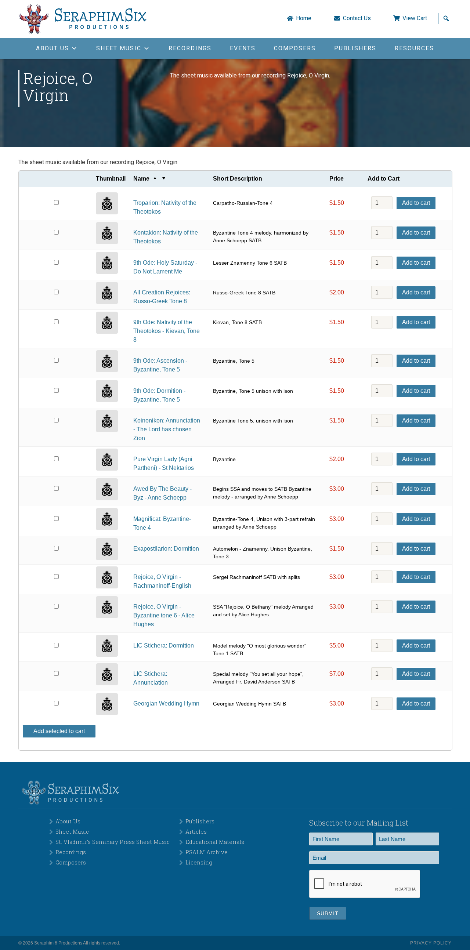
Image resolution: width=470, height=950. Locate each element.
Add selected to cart (59, 731)
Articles (196, 831)
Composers (295, 48)
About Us (67, 821)
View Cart (414, 18)
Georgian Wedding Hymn (166, 703)
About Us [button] (52, 48)
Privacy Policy (431, 943)
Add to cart (416, 203)
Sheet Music (72, 831)
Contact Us (357, 18)
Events (243, 48)
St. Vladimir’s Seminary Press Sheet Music (112, 841)
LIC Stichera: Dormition (163, 645)
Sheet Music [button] (118, 48)
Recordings (190, 48)
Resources (414, 48)
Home (303, 18)
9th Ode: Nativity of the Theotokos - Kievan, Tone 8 (166, 331)
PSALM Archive (206, 852)
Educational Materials (214, 841)
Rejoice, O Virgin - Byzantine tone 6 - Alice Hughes (164, 615)
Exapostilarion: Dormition (166, 548)
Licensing (198, 862)
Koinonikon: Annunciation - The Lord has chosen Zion (166, 429)
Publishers (355, 48)
